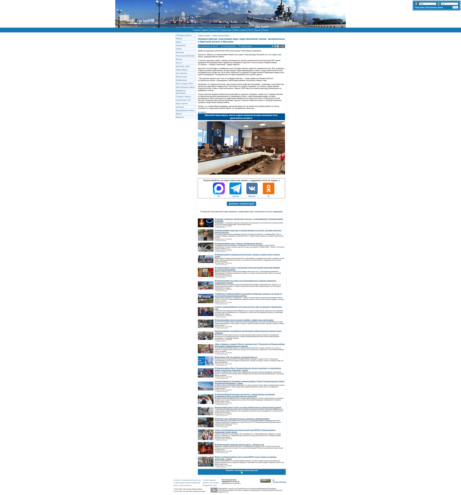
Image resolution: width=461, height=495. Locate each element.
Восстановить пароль (434, 7)
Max (219, 196)
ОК (269, 196)
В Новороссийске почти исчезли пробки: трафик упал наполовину (244, 320)
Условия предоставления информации (186, 483)
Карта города (182, 103)
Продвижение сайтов (185, 110)
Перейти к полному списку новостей (242, 470)
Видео (258, 30)
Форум (179, 114)
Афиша (205, 30)
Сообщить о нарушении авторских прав (187, 480)
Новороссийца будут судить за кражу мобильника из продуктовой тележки (248, 407)
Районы (179, 38)
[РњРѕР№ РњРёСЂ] (280, 46)
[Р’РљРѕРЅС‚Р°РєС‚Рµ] (272, 46)
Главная (196, 30)
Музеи (179, 63)
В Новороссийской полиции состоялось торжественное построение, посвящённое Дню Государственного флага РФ (245, 395)
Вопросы (180, 117)
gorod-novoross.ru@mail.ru (231, 483)
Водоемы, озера (183, 66)
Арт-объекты (181, 73)
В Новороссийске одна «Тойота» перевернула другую (238, 243)
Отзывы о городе (183, 96)
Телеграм (235, 196)
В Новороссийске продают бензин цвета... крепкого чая (239, 445)
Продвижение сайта (210, 485)
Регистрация (420, 7)
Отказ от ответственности (182, 485)
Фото (250, 30)
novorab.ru (202, 112)
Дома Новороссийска (185, 87)
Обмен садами (239, 30)
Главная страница (204, 35)
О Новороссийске (183, 35)
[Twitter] (275, 46)
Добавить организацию (211, 483)
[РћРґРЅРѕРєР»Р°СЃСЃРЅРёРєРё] (278, 46)
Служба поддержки (209, 480)
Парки (178, 42)
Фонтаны (180, 52)
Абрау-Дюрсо (182, 70)
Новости (214, 30)
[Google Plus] (283, 46)
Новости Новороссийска (220, 35)
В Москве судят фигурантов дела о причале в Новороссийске (242, 419)
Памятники (180, 45)
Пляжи (179, 49)
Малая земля (181, 76)
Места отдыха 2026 (184, 83)
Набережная (181, 80)
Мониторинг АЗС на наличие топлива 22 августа (236, 357)
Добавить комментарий (241, 203)
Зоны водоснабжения (185, 56)
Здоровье (180, 107)
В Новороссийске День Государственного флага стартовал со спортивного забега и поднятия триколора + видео (248, 369)
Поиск (265, 30)
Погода (179, 59)
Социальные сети (183, 100)
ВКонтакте (252, 196)
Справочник (225, 30)
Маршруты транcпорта (181, 91)
